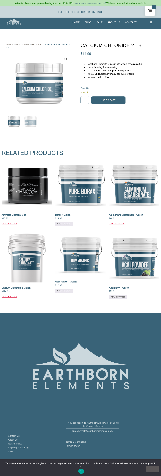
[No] (152, 469)
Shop (88, 22)
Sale (100, 22)
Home (76, 22)
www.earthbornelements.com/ (90, 3)
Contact (131, 22)
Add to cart (108, 100)
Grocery (37, 44)
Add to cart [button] (64, 224)
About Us (114, 22)
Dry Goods (22, 44)
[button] (66, 59)
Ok (81, 471)
